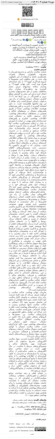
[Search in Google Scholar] (27, 41)
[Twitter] (36, 32)
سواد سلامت (32, 402)
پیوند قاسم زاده (17, 40)
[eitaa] (14, 32)
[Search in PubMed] (24, 41)
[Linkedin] (25, 32)
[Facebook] (41, 32)
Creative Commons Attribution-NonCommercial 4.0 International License (21, 427)
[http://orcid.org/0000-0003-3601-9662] (45, 43)
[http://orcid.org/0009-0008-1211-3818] (30, 41)
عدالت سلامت (41, 402)
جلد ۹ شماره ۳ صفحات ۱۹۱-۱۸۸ (12, 2)
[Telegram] (30, 32)
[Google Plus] (19, 32)
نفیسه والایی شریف (40, 40)
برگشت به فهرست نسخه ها (27, 4)
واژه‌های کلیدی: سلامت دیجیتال (23, 400)
